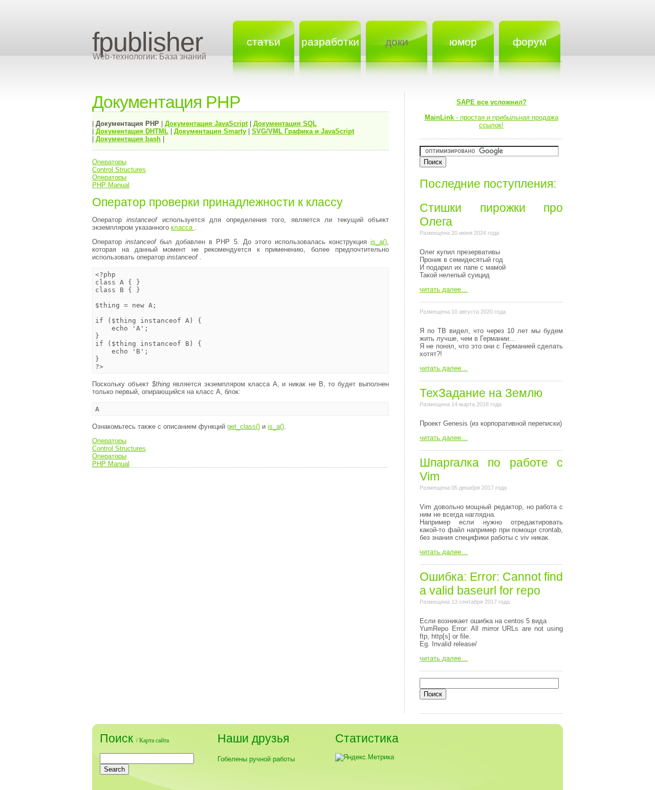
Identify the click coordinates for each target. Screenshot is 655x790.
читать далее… (444, 289)
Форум (530, 42)
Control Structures (119, 169)
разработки (330, 42)
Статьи (263, 42)
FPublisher (147, 42)
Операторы (109, 162)
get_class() (243, 426)
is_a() (378, 242)
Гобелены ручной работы (256, 759)
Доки (396, 42)
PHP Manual (110, 185)
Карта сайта (154, 740)
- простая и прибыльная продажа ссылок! (491, 113)
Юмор (463, 42)
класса (182, 227)
